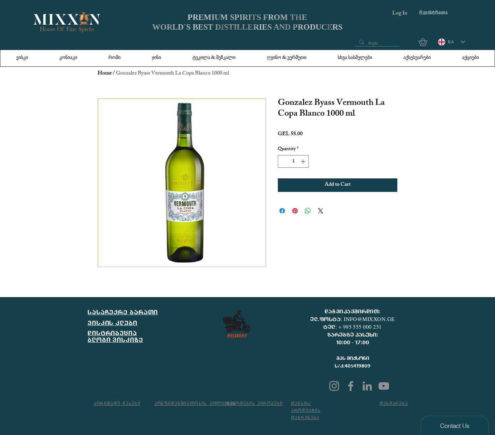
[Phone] (403, 42)
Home (105, 74)
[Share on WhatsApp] (308, 211)
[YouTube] (383, 386)
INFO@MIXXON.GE (369, 318)
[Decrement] (283, 161)
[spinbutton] (293, 161)
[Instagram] (334, 386)
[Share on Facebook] (282, 211)
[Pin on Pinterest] (295, 211)
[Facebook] (350, 386)
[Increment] (303, 161)
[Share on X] (321, 211)
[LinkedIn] (367, 386)
